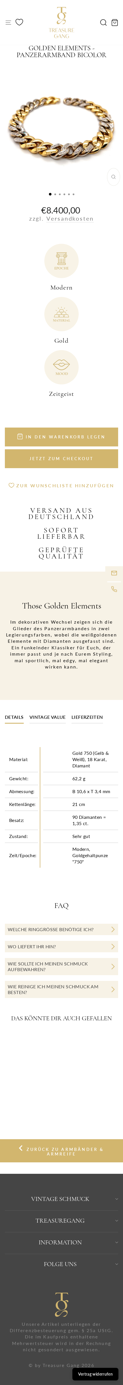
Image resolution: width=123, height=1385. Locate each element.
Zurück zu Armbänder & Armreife (64, 1151)
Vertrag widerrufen (95, 1374)
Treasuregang (60, 1220)
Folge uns (60, 1264)
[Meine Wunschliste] (19, 23)
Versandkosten (70, 218)
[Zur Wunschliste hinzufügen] (44, 1040)
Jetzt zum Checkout (61, 458)
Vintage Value (47, 717)
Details (14, 717)
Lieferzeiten (87, 717)
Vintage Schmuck (60, 1199)
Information (60, 1242)
